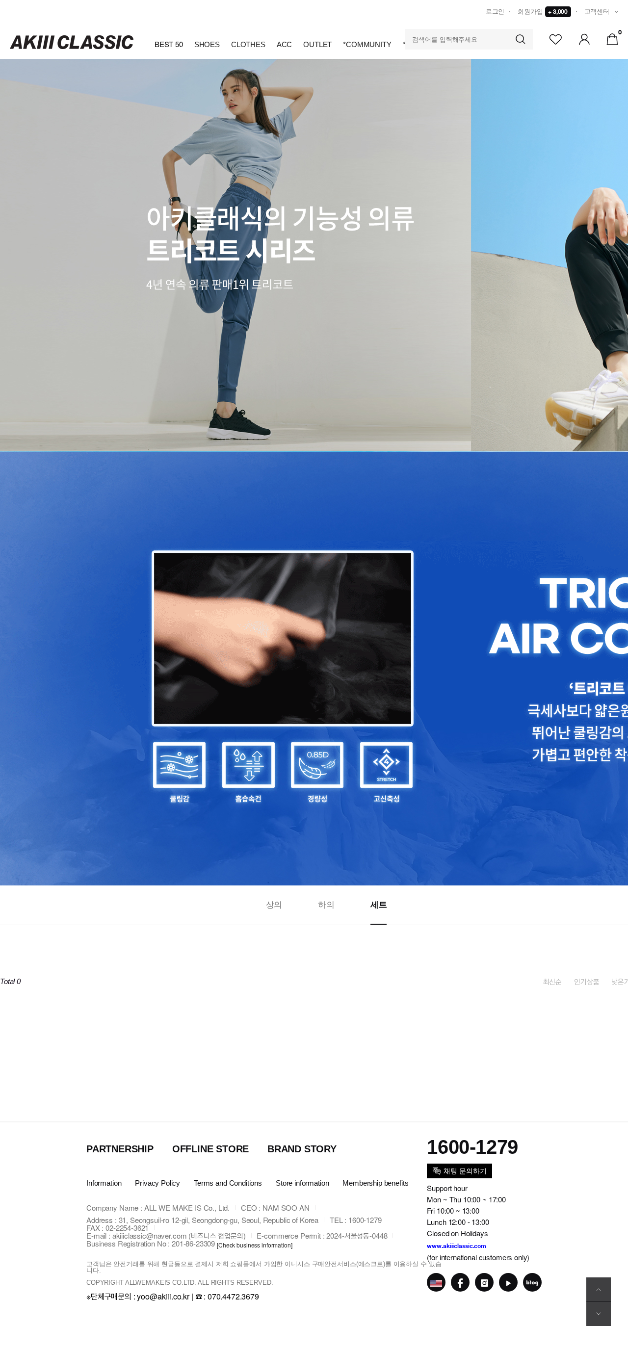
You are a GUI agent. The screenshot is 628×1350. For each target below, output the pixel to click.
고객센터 (596, 11)
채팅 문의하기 (465, 1171)
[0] (612, 38)
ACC (284, 44)
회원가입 (543, 11)
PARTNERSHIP (120, 1148)
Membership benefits (375, 1183)
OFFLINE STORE (210, 1148)
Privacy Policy (157, 1183)
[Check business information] (254, 1245)
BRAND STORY (302, 1148)
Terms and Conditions (228, 1183)
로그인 (495, 11)
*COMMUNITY (367, 44)
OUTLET (317, 44)
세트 (378, 904)
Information (103, 1183)
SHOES (207, 44)
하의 (326, 904)
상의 (274, 904)
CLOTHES (248, 44)
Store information (302, 1183)
